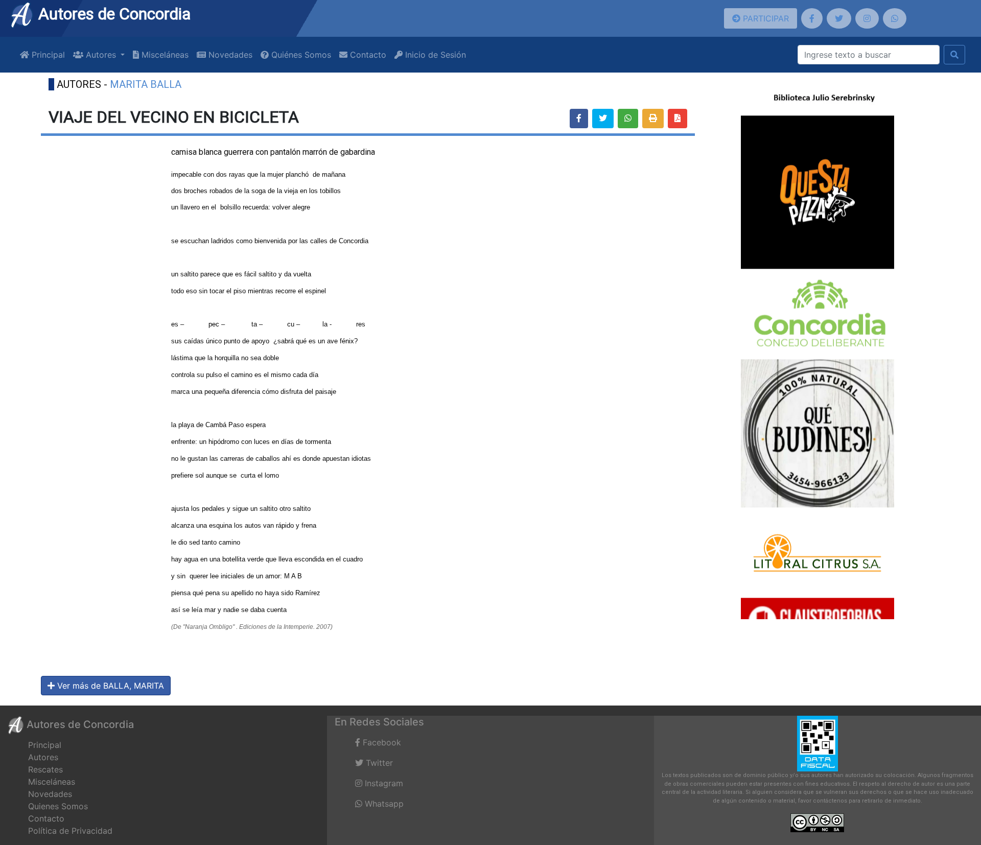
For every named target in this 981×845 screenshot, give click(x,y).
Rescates (45, 769)
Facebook (380, 742)
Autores (43, 757)
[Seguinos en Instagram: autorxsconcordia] (867, 18)
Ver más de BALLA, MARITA (109, 685)
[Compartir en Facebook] (579, 118)
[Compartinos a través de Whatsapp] (894, 18)
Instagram (382, 783)
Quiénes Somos (300, 55)
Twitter (378, 763)
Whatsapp (383, 804)
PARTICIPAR (764, 18)
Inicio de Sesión (434, 55)
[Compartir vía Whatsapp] (628, 118)
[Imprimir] (653, 118)
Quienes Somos (58, 806)
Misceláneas (164, 55)
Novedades (229, 55)
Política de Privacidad (70, 831)
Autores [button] (101, 55)
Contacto (366, 55)
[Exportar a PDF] (677, 118)
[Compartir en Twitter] (603, 118)
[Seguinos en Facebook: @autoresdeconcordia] (812, 18)
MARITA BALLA (145, 84)
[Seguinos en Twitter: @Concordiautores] (839, 18)
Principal (47, 55)
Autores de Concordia (112, 14)
